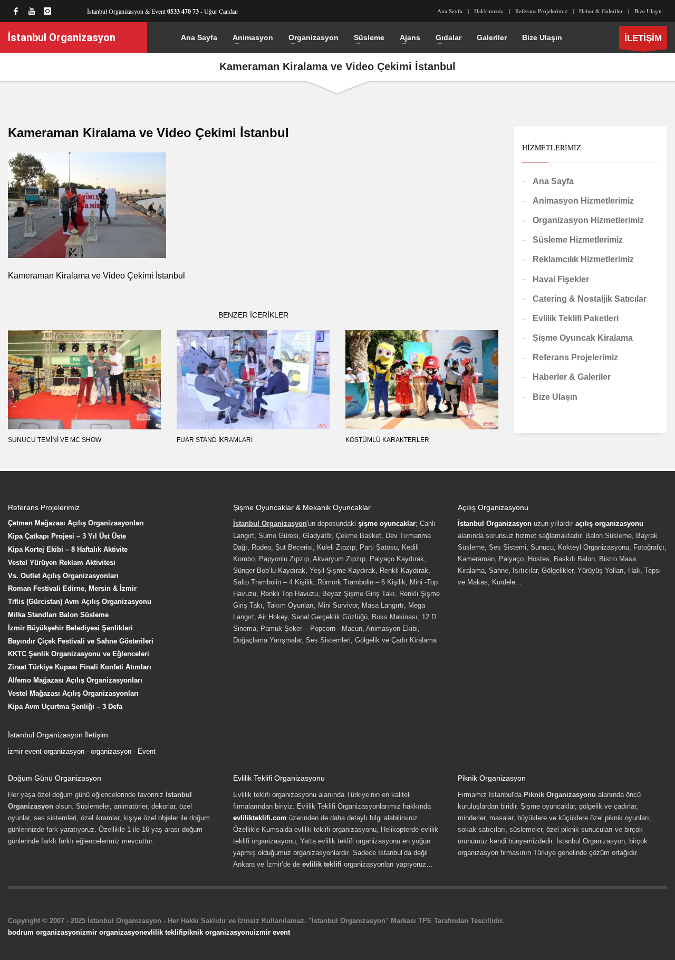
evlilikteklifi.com (260, 818)
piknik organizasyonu (218, 932)
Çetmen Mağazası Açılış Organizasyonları (76, 523)
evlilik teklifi (163, 932)
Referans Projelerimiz (541, 11)
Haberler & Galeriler (572, 376)
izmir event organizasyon (46, 751)
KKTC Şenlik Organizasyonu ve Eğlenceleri (78, 654)
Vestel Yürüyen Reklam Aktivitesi (61, 563)
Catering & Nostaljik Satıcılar (590, 298)
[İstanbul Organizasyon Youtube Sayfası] (32, 11)
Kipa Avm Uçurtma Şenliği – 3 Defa (65, 707)
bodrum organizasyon (44, 932)
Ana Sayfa (449, 11)
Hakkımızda (489, 11)
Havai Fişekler (561, 279)
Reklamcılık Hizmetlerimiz (583, 259)
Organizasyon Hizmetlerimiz (588, 220)
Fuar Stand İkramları (215, 440)
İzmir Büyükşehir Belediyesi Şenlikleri (70, 628)
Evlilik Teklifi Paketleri (576, 318)
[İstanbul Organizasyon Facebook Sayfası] (16, 11)
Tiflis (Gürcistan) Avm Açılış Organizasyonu (79, 602)
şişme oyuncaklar (387, 523)
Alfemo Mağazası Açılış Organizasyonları (75, 680)
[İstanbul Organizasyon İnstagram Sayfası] (47, 11)
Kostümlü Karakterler (387, 440)
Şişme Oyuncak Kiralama (583, 337)
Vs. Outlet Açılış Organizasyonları (63, 576)
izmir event (272, 932)
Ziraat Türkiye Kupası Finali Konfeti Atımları (79, 667)
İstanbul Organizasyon (495, 523)
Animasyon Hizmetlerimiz (583, 200)
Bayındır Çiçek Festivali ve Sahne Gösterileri (80, 641)
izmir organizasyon (111, 932)
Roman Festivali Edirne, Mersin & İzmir (72, 588)
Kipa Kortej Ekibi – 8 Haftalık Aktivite (68, 549)
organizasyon (111, 751)
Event (147, 751)
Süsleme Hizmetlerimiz (578, 239)
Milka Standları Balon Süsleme (58, 615)
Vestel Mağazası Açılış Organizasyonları (73, 693)
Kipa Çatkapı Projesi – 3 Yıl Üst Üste (67, 536)
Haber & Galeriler (601, 11)
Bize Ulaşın (648, 11)
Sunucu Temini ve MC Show (54, 440)
